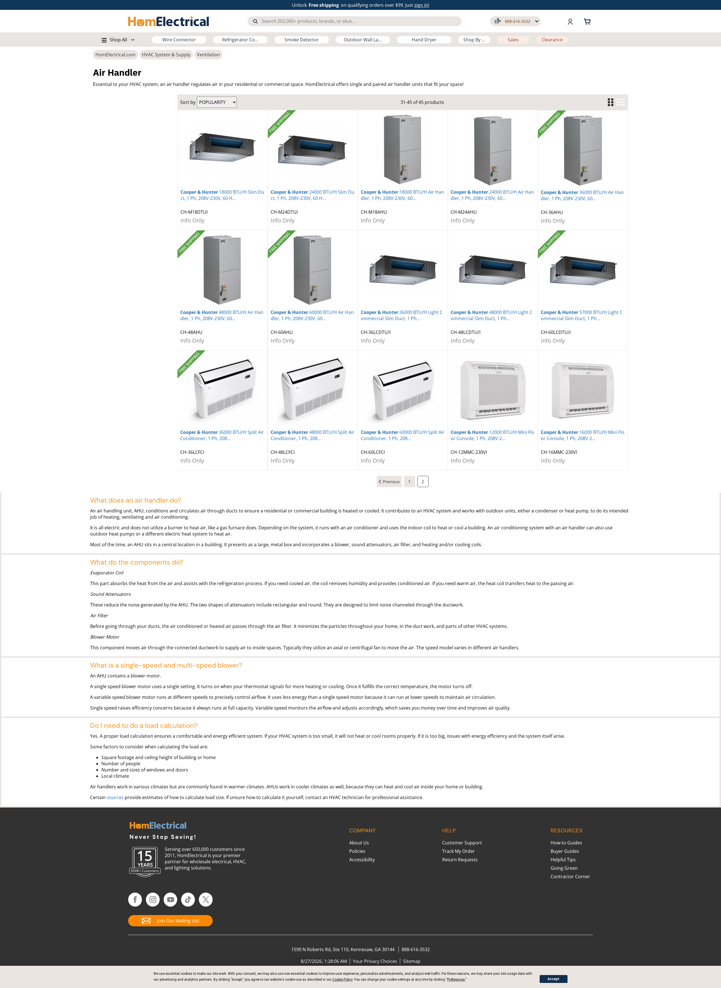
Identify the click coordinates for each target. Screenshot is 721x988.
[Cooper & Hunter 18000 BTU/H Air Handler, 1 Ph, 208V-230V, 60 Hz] (403, 149)
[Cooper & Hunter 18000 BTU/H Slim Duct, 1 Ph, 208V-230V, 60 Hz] (223, 149)
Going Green (564, 868)
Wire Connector (179, 40)
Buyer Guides (565, 851)
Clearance (552, 40)
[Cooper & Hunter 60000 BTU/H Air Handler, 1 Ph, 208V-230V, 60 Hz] (313, 269)
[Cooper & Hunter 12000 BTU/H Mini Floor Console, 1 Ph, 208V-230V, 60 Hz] (493, 389)
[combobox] (355, 21)
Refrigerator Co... (240, 40)
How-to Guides (566, 843)
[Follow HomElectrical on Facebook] (135, 900)
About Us (359, 843)
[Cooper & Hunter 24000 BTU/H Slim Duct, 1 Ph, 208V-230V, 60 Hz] (313, 149)
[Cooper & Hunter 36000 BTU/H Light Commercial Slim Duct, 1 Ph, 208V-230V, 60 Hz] (403, 269)
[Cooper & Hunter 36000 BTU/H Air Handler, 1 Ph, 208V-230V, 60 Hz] (583, 149)
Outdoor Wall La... (363, 40)
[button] (515, 21)
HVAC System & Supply (166, 55)
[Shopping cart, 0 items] (588, 21)
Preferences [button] (456, 980)
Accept (553, 979)
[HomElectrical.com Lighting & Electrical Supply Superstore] (158, 826)
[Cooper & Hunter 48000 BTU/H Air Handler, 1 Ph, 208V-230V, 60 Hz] (222, 269)
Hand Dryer (424, 40)
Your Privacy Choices (375, 961)
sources (115, 797)
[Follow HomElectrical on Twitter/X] (206, 900)
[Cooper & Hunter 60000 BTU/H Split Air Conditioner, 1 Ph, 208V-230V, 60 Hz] (403, 389)
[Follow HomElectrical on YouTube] (170, 900)
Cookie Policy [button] (342, 980)
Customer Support (462, 843)
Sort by (187, 102)
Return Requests (460, 860)
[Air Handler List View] (620, 102)
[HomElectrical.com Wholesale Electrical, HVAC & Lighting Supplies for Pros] (169, 21)
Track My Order (458, 851)
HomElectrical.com (115, 55)
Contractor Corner (570, 876)
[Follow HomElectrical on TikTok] (188, 900)
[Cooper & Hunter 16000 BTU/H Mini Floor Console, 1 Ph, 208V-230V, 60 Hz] (583, 389)
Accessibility (362, 860)
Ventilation (208, 55)
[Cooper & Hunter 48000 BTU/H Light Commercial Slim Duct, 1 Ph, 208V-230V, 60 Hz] (493, 269)
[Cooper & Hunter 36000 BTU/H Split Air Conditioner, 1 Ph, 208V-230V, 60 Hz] (222, 389)
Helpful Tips (563, 860)
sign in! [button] (421, 5)
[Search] (255, 21)
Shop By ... (474, 40)
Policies (357, 851)
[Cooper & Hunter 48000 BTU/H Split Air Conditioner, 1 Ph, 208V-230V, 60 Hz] (313, 389)
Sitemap (411, 961)
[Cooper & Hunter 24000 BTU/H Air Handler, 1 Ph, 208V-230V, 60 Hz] (493, 149)
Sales (513, 40)
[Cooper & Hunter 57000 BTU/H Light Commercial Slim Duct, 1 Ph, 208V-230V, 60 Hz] (583, 269)
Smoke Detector (301, 40)
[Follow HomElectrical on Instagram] (153, 900)
